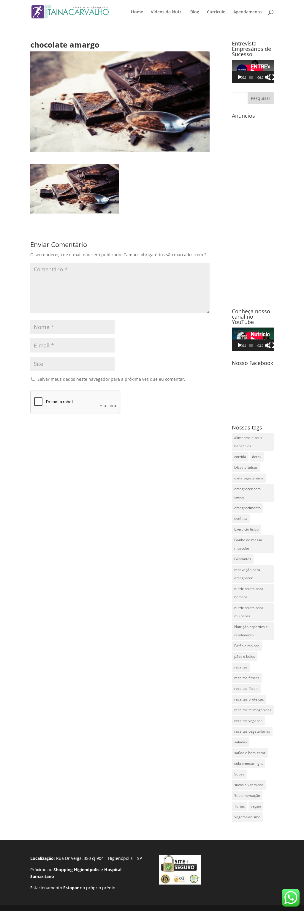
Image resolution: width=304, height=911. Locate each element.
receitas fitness (246, 677)
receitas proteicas (249, 699)
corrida (240, 456)
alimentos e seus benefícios (248, 442)
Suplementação (247, 795)
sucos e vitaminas (249, 784)
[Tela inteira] (271, 77)
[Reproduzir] (240, 77)
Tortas (239, 806)
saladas (240, 742)
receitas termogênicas (252, 709)
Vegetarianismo (247, 816)
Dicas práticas (246, 467)
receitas (241, 667)
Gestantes (242, 558)
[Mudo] (267, 77)
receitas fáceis (246, 688)
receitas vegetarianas (252, 731)
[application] (253, 71)
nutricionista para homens (248, 593)
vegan (256, 806)
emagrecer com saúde (247, 493)
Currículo (216, 12)
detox (256, 456)
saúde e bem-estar (249, 752)
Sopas (239, 774)
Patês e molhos (246, 645)
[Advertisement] (253, 210)
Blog (194, 12)
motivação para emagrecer (247, 573)
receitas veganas (248, 720)
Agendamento (247, 12)
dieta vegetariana (248, 478)
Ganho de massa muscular (248, 544)
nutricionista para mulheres (248, 612)
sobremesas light (248, 763)
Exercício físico (246, 529)
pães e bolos (244, 656)
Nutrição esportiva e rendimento (251, 631)
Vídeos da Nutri (167, 12)
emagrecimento (247, 507)
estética (240, 518)
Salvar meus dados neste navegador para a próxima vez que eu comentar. (111, 379)
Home (137, 12)
